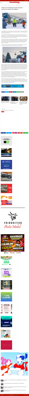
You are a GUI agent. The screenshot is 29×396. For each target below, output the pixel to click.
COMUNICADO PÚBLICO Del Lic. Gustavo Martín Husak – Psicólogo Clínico (14, 383)
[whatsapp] (25, 133)
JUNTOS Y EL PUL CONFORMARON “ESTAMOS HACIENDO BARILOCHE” (14, 102)
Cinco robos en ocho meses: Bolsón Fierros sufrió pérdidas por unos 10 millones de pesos (15, 380)
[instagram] (26, 0)
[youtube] (20, 133)
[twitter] (25, 0)
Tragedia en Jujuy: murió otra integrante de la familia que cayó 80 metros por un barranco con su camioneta (15, 387)
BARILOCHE (4, 5)
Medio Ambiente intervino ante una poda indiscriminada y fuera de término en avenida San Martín (15, 390)
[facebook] (24, 0)
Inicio (1, 5)
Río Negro (6, 89)
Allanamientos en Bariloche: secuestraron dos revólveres (5, 102)
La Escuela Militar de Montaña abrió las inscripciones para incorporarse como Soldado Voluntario (23, 103)
